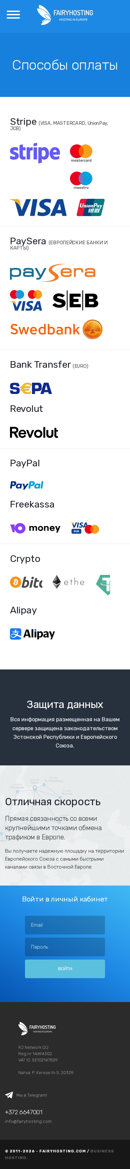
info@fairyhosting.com (28, 1121)
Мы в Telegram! (31, 1095)
